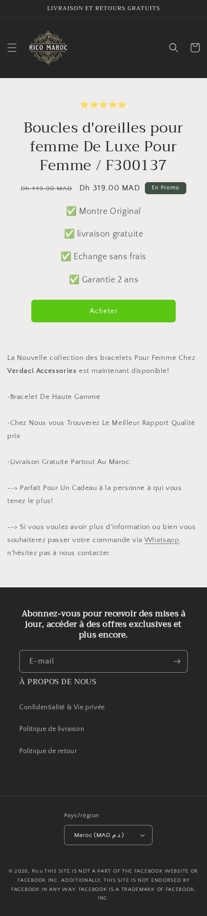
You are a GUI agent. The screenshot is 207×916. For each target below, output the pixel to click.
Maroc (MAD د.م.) (99, 835)
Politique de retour (49, 751)
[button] (12, 47)
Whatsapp (162, 540)
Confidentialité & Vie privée (62, 707)
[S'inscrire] (176, 661)
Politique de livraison (51, 729)
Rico (37, 871)
